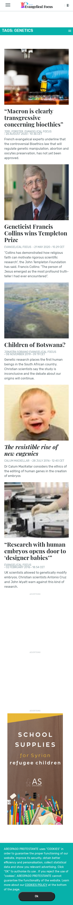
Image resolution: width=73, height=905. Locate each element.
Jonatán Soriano (16, 352)
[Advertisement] (36, 621)
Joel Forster (14, 131)
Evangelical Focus (38, 131)
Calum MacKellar (17, 460)
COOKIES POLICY (36, 885)
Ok (36, 896)
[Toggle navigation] (9, 5)
